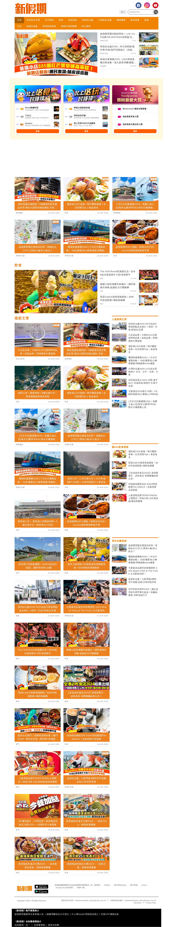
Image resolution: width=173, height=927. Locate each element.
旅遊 (146, 20)
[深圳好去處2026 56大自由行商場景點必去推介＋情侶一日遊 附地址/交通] (119, 326)
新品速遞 (135, 20)
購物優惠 (121, 20)
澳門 (17, 744)
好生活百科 (20, 359)
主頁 (19, 20)
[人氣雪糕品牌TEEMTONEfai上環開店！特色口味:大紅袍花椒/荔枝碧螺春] (119, 498)
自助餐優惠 (39, 925)
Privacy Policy (151, 903)
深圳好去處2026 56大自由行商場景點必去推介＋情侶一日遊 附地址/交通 (142, 327)
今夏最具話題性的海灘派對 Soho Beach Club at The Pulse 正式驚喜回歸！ (143, 571)
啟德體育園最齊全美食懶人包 (29, 914)
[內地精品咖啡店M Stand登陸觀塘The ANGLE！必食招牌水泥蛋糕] (119, 486)
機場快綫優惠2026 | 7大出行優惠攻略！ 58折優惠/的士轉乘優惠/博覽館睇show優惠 (142, 360)
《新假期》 (97, 885)
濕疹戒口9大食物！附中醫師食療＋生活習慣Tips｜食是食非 (142, 349)
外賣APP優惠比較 (110, 914)
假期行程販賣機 (69, 26)
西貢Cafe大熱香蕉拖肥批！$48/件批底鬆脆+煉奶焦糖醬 (143, 464)
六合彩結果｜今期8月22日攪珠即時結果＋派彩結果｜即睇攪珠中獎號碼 (142, 338)
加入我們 (86, 26)
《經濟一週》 (81, 888)
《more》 (144, 885)
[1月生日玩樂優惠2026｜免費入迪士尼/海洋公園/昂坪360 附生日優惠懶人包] (119, 404)
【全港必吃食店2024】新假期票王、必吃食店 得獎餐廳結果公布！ (143, 476)
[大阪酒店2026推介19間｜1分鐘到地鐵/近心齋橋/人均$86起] (119, 394)
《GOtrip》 (107, 885)
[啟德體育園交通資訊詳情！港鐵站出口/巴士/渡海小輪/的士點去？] (119, 548)
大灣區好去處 (105, 20)
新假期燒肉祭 (49, 26)
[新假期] (50, 8)
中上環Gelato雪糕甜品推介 (85, 914)
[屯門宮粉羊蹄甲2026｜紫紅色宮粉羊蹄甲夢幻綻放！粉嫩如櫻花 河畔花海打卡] (119, 592)
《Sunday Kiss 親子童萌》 (64, 888)
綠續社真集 (32, 26)
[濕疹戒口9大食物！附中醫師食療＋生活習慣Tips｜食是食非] (119, 349)
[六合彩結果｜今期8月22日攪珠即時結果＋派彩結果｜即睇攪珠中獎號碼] (119, 337)
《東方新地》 (134, 885)
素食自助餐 (53, 925)
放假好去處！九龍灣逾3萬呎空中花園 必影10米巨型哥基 (142, 580)
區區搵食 (72, 20)
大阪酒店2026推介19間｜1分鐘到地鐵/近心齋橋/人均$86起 (143, 392)
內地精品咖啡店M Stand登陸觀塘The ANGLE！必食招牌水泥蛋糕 (142, 487)
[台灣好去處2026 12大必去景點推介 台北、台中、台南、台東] (119, 371)
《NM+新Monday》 (120, 885)
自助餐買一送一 (22, 925)
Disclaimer (138, 903)
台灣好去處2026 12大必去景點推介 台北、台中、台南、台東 (143, 372)
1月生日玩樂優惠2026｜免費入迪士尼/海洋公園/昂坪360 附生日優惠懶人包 (142, 404)
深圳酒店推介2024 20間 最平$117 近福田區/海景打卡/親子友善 (143, 383)
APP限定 (49, 20)
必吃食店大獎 (33, 20)
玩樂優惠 (103, 66)
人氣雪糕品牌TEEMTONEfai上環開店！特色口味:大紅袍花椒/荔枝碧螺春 (143, 498)
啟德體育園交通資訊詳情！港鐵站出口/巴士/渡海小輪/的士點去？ (142, 548)
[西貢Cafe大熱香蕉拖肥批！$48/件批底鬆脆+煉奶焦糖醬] (119, 465)
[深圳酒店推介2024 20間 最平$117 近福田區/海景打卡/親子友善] (119, 382)
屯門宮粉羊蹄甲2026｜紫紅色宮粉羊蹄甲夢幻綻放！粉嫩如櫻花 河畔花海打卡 (143, 592)
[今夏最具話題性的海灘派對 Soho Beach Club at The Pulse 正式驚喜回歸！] (119, 570)
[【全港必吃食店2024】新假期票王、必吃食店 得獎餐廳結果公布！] (119, 475)
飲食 (61, 20)
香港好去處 (87, 20)
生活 (19, 26)
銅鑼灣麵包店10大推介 (58, 914)
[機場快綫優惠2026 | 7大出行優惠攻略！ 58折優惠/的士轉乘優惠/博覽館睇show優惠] (119, 360)
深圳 (17, 402)
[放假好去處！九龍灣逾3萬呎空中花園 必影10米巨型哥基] (119, 581)
